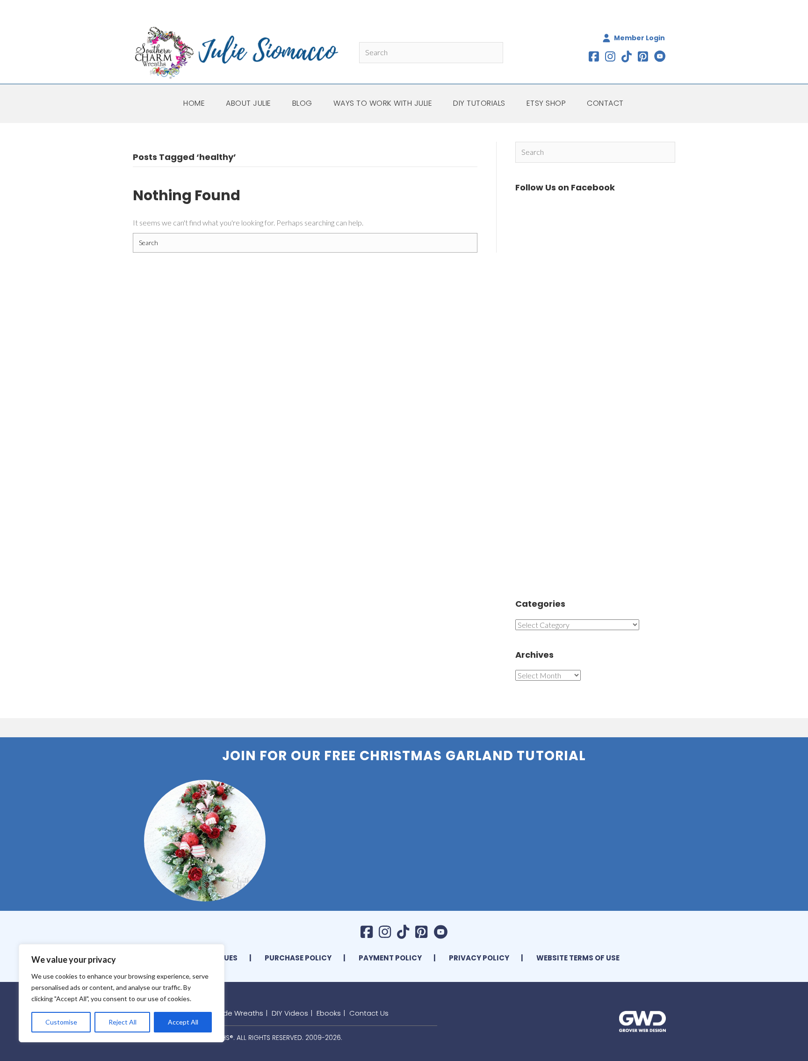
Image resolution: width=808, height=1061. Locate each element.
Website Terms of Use (578, 958)
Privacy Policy (479, 958)
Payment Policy (390, 958)
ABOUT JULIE (248, 103)
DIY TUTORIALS (479, 103)
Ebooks (329, 1013)
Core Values (213, 958)
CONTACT (605, 103)
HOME (194, 103)
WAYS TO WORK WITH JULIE (383, 103)
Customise (61, 1022)
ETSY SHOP (546, 103)
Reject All (122, 1022)
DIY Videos (290, 1013)
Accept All (183, 1022)
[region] (121, 993)
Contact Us (369, 1013)
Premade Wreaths (232, 1013)
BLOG (302, 103)
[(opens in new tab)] (642, 1020)
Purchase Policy (298, 958)
